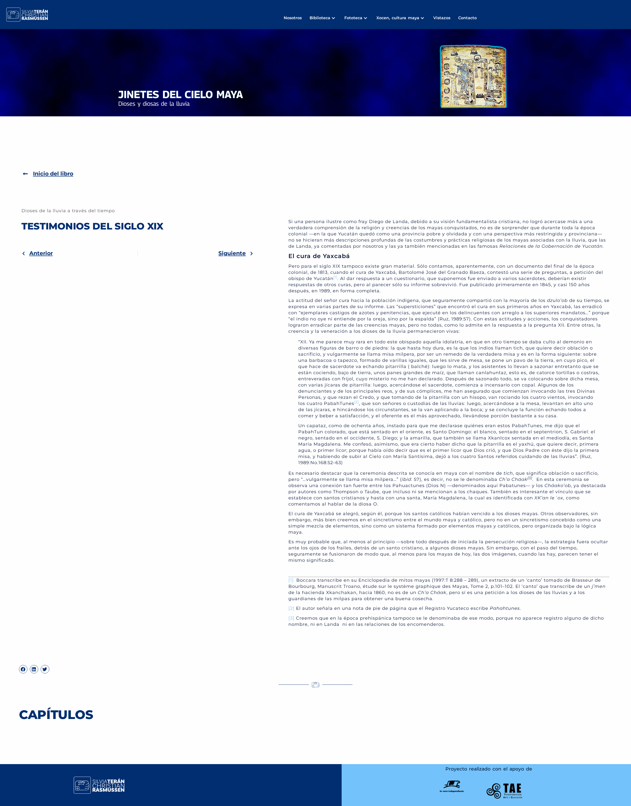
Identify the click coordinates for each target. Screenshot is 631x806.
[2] (291, 608)
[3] (291, 618)
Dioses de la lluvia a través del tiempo (68, 210)
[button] (23, 669)
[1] (291, 580)
